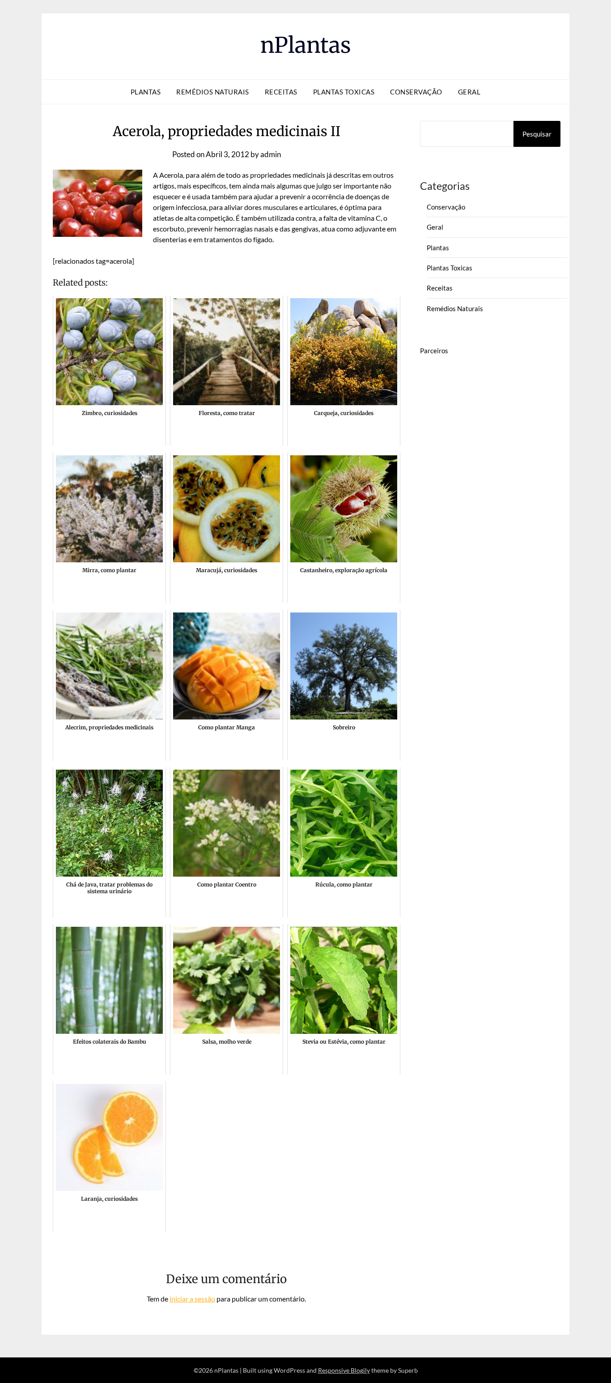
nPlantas (305, 45)
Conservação (416, 92)
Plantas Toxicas (344, 92)
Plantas (146, 92)
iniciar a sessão (192, 1298)
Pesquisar (537, 134)
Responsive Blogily (344, 1370)
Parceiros (434, 351)
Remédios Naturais (212, 92)
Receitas (281, 92)
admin (270, 154)
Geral (469, 92)
